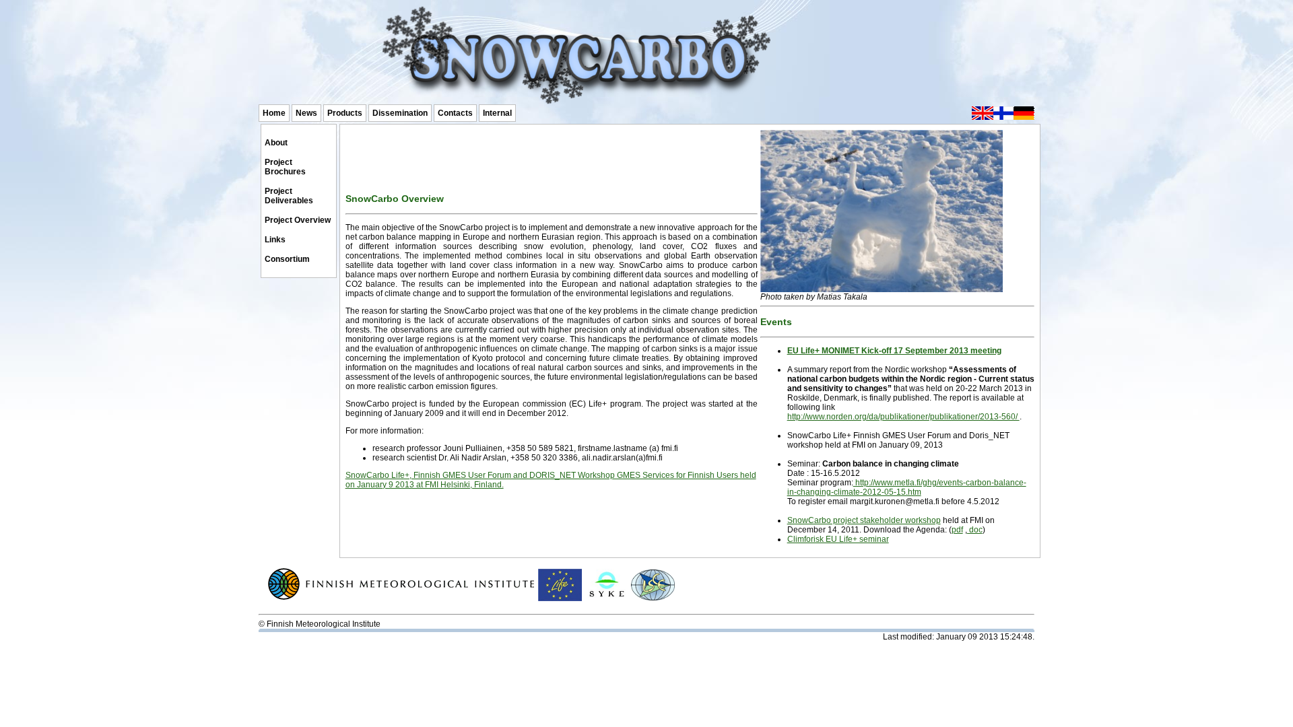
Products (344, 113)
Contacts (455, 113)
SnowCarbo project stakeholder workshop (864, 520)
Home (274, 113)
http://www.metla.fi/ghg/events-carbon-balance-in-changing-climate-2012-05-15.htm (906, 487)
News (306, 113)
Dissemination (400, 113)
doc (975, 529)
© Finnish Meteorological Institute (319, 624)
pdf (957, 529)
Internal (497, 113)
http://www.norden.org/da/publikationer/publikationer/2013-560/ (903, 416)
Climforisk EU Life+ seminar (838, 539)
